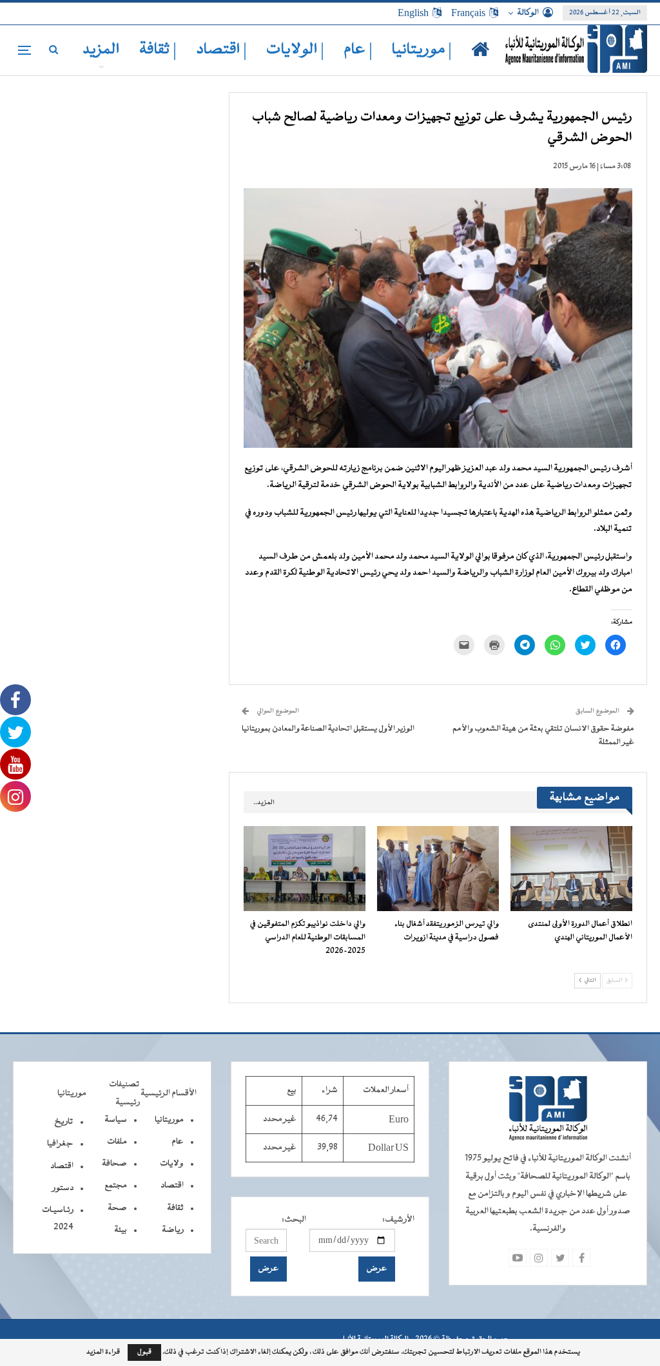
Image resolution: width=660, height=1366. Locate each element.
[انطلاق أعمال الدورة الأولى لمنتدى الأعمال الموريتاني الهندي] (571, 868)
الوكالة (528, 13)
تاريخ (63, 1122)
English (413, 13)
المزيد (101, 50)
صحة (117, 1208)
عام (177, 1142)
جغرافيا (60, 1144)
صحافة (114, 1164)
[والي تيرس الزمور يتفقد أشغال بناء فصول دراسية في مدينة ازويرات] (438, 868)
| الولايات (295, 50)
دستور (62, 1188)
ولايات (172, 1164)
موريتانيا (169, 1120)
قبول (144, 1352)
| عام (358, 50)
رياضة (173, 1230)
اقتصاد (172, 1185)
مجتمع (115, 1185)
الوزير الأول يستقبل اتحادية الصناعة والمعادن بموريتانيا (328, 729)
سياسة (115, 1120)
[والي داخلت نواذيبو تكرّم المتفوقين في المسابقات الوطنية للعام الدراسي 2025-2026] (304, 868)
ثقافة (175, 1208)
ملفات (117, 1142)
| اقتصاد (221, 50)
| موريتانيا (422, 50)
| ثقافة (158, 50)
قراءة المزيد (103, 1352)
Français (468, 13)
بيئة (120, 1230)
